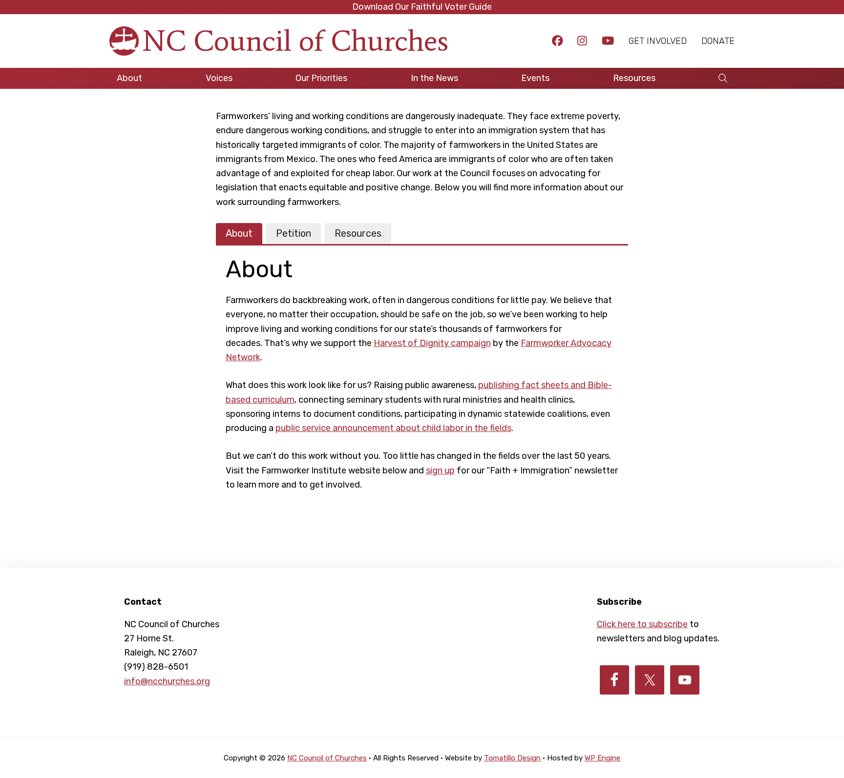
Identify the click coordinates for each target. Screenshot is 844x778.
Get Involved (658, 41)
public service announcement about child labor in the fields (393, 428)
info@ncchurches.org (167, 681)
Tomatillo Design (512, 758)
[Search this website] (723, 78)
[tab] (239, 234)
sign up (440, 470)
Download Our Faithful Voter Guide (422, 6)
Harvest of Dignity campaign (432, 343)
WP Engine (602, 758)
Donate (718, 41)
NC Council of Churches (295, 41)
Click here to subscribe (642, 624)
